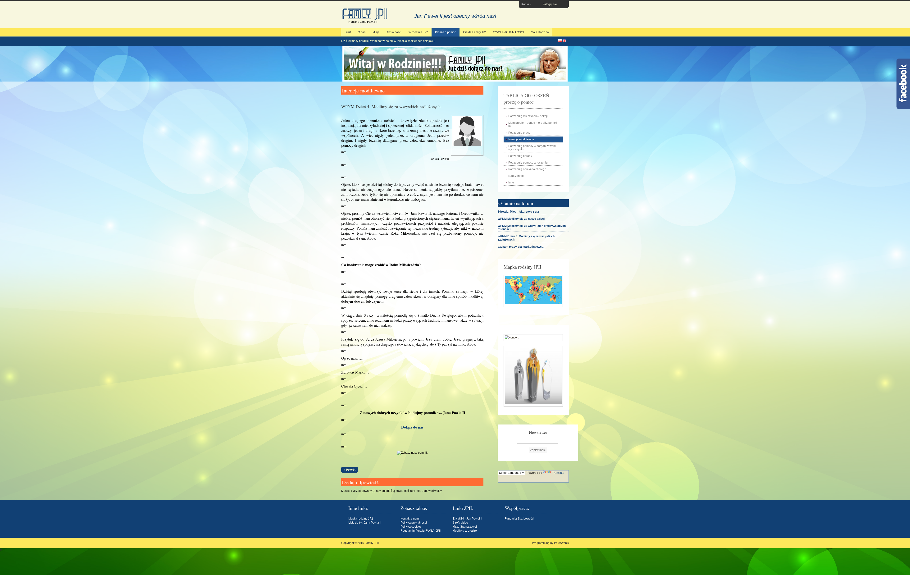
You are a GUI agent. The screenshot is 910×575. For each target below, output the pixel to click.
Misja (376, 32)
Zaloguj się (550, 4)
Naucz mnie (516, 176)
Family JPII (365, 14)
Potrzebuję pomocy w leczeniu (528, 162)
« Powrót (349, 469)
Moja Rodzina (540, 32)
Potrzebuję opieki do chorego (527, 169)
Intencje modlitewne (521, 139)
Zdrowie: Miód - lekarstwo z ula (518, 211)
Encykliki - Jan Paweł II (467, 518)
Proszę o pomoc (445, 32)
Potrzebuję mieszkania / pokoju (528, 116)
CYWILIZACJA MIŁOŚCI (508, 32)
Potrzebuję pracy (519, 132)
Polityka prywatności (413, 522)
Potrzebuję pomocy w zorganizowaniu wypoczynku (532, 147)
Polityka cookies (410, 526)
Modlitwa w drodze (465, 530)
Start (348, 32)
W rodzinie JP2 (418, 32)
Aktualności (394, 32)
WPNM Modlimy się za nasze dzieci (521, 218)
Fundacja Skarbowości (519, 518)
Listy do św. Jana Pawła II (364, 522)
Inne (511, 182)
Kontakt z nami (409, 518)
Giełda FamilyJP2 (474, 32)
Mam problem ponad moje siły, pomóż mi (532, 124)
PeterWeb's (561, 543)
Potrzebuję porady (520, 156)
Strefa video (460, 522)
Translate (558, 473)
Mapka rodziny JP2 (360, 518)
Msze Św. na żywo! (465, 526)
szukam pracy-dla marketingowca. (521, 246)
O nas (361, 32)
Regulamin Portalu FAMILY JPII (420, 530)
